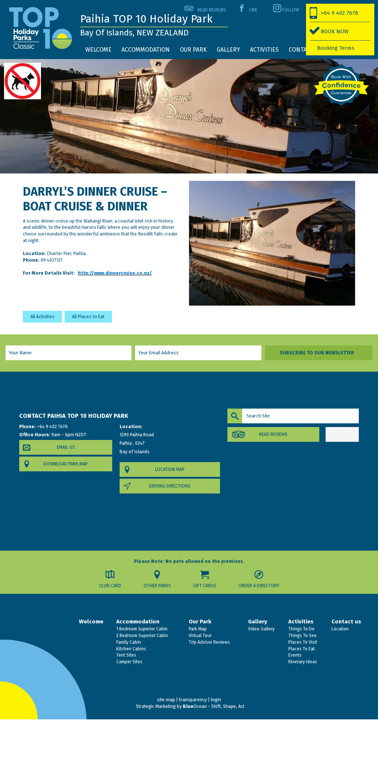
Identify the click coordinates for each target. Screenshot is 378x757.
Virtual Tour (200, 635)
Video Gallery (261, 629)
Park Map (197, 629)
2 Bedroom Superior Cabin (141, 635)
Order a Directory (258, 585)
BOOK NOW (334, 31)
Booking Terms (335, 48)
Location (339, 629)
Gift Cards (204, 585)
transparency (193, 699)
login (216, 699)
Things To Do (301, 629)
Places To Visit (302, 642)
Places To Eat (301, 648)
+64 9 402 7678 (339, 13)
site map (166, 699)
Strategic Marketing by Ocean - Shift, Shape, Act (190, 706)
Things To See (302, 635)
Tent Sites (125, 655)
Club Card (110, 585)
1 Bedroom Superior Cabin (141, 629)
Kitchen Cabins (130, 648)
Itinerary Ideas (302, 661)
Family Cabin (128, 642)
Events (294, 655)
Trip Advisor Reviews (209, 642)
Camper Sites (128, 661)
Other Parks (157, 585)
